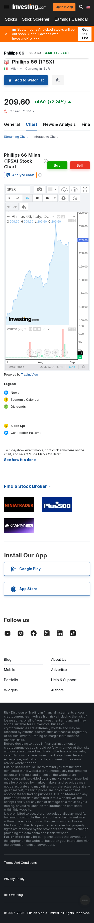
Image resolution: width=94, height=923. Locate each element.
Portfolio (11, 680)
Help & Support (63, 680)
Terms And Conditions (20, 862)
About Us (58, 659)
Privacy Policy (14, 879)
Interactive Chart (46, 136)
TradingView (29, 374)
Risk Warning (13, 895)
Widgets (11, 690)
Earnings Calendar (71, 19)
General (12, 124)
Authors (57, 690)
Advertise (59, 669)
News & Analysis (59, 124)
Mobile (9, 669)
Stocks (11, 19)
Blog (8, 659)
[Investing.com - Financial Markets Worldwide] (29, 7)
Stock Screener (35, 19)
